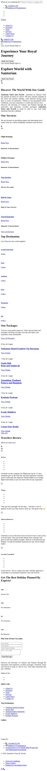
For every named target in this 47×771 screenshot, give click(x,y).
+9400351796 (8, 39)
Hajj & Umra (6, 197)
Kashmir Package (9, 397)
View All (4, 433)
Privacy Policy (10, 763)
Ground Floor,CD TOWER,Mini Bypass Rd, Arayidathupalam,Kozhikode (21, 749)
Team (7, 29)
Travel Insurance (7, 217)
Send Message (7, 657)
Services (8, 32)
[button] (23, 81)
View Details (5, 353)
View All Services (7, 232)
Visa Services (6, 177)
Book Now (5, 143)
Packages (8, 27)
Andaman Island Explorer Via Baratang (20, 348)
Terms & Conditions (12, 761)
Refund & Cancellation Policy (16, 765)
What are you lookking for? (11, 2)
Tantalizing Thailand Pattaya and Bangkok (11, 381)
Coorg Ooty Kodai (9, 426)
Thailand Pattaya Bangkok (15, 712)
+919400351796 (13, 6)
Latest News (9, 34)
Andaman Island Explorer (14, 707)
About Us (9, 25)
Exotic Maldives (8, 412)
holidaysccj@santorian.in (17, 8)
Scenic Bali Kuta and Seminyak (10, 364)
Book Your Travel (7, 61)
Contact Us (9, 36)
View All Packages (8, 338)
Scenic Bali (9, 709)
